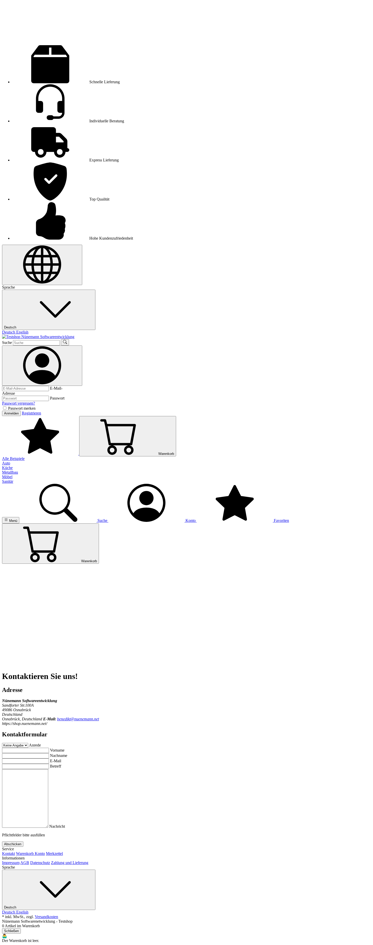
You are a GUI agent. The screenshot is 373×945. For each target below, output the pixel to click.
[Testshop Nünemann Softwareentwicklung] (38, 337)
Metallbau (10, 472)
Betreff (55, 766)
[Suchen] (65, 342)
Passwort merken (22, 408)
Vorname (57, 750)
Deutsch (10, 327)
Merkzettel (54, 853)
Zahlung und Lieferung (69, 862)
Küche (7, 468)
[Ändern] (42, 265)
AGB (24, 862)
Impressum (11, 862)
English (22, 332)
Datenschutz (40, 862)
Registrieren (31, 413)
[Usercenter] (42, 365)
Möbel (7, 477)
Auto (6, 463)
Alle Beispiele (13, 458)
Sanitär (7, 481)
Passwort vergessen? (18, 403)
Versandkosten (46, 917)
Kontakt (8, 853)
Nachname (58, 755)
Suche (7, 342)
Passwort (57, 398)
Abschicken (12, 844)
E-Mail (55, 761)
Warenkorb (25, 853)
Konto (40, 853)
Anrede (35, 745)
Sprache (8, 287)
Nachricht (57, 826)
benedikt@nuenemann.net (78, 719)
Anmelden (11, 413)
